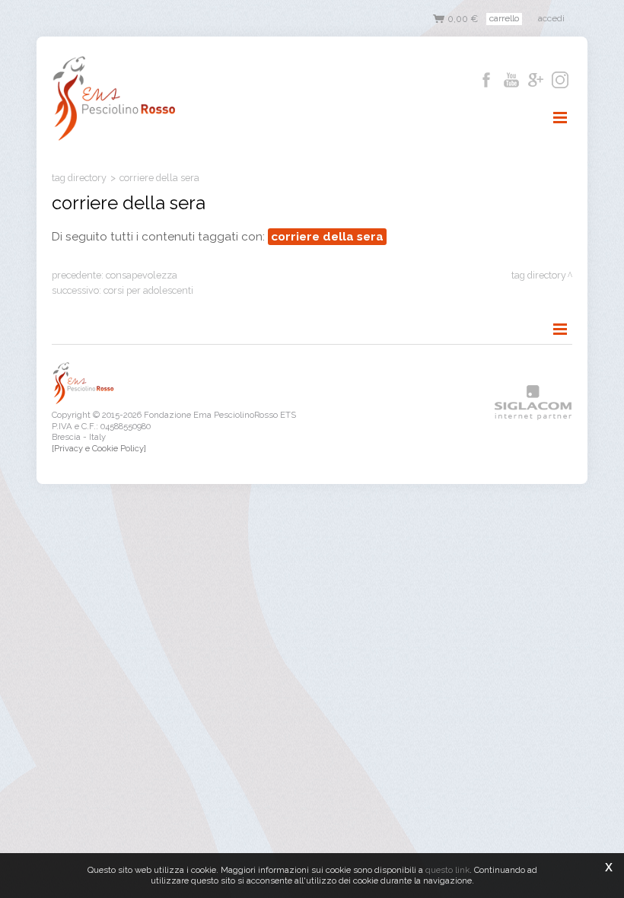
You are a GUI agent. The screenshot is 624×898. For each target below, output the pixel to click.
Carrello (504, 18)
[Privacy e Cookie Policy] (99, 448)
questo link (447, 870)
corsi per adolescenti (148, 290)
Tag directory (79, 177)
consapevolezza (141, 275)
